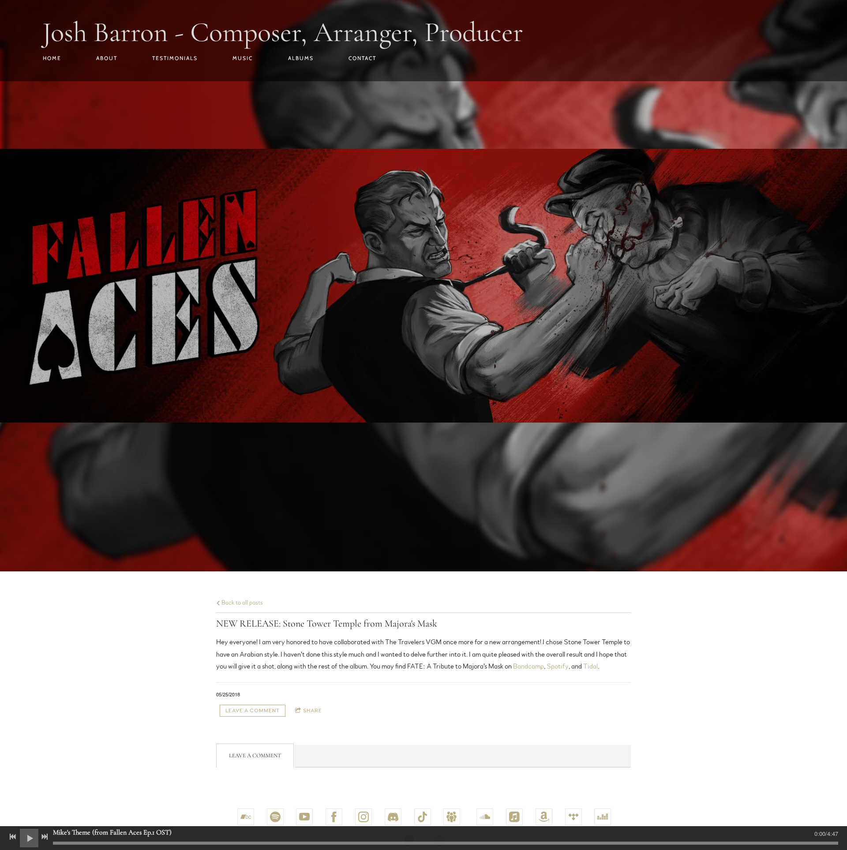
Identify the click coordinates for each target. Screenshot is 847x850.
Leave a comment (252, 710)
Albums (301, 58)
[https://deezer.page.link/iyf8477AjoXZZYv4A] (602, 816)
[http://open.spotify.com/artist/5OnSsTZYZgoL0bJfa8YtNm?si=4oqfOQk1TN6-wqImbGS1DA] (275, 816)
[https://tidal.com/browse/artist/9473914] (573, 816)
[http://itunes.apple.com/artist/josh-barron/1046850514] (514, 816)
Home (52, 58)
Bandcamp (528, 666)
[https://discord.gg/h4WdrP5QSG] (393, 816)
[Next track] (45, 837)
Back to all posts (241, 602)
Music (242, 58)
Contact (362, 58)
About (106, 58)
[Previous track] (13, 837)
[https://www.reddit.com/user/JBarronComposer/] (451, 816)
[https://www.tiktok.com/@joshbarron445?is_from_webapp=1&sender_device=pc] (422, 816)
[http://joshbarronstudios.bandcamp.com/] (245, 816)
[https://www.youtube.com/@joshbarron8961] (304, 816)
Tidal (590, 666)
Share (312, 710)
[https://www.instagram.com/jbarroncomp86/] (363, 816)
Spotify (558, 666)
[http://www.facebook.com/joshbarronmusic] (334, 816)
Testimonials (175, 58)
